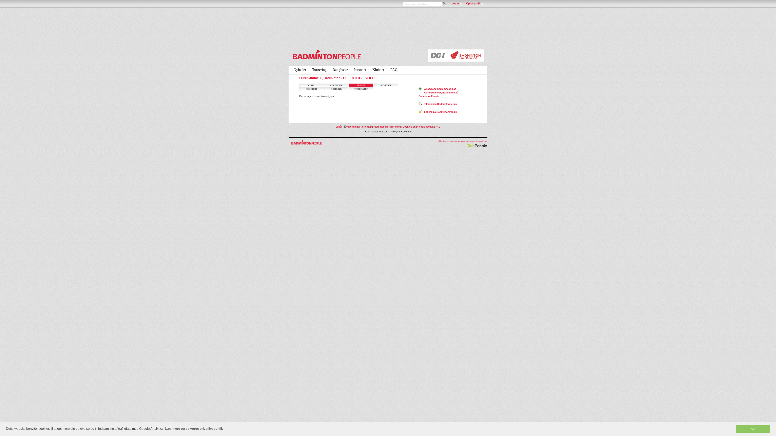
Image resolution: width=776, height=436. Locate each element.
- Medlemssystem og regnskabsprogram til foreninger (462, 141)
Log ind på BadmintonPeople (439, 112)
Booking (336, 89)
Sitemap (367, 126)
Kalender (336, 85)
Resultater (361, 89)
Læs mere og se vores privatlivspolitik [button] (194, 428)
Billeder (311, 89)
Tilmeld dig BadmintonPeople (440, 104)
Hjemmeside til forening (387, 126)
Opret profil (473, 3)
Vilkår (339, 126)
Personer (360, 70)
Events (361, 85)
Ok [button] (753, 428)
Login (455, 3)
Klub (311, 85)
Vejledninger (353, 126)
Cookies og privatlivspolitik (418, 126)
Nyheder (300, 70)
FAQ (393, 70)
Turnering (319, 70)
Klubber (378, 70)
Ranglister (340, 70)
